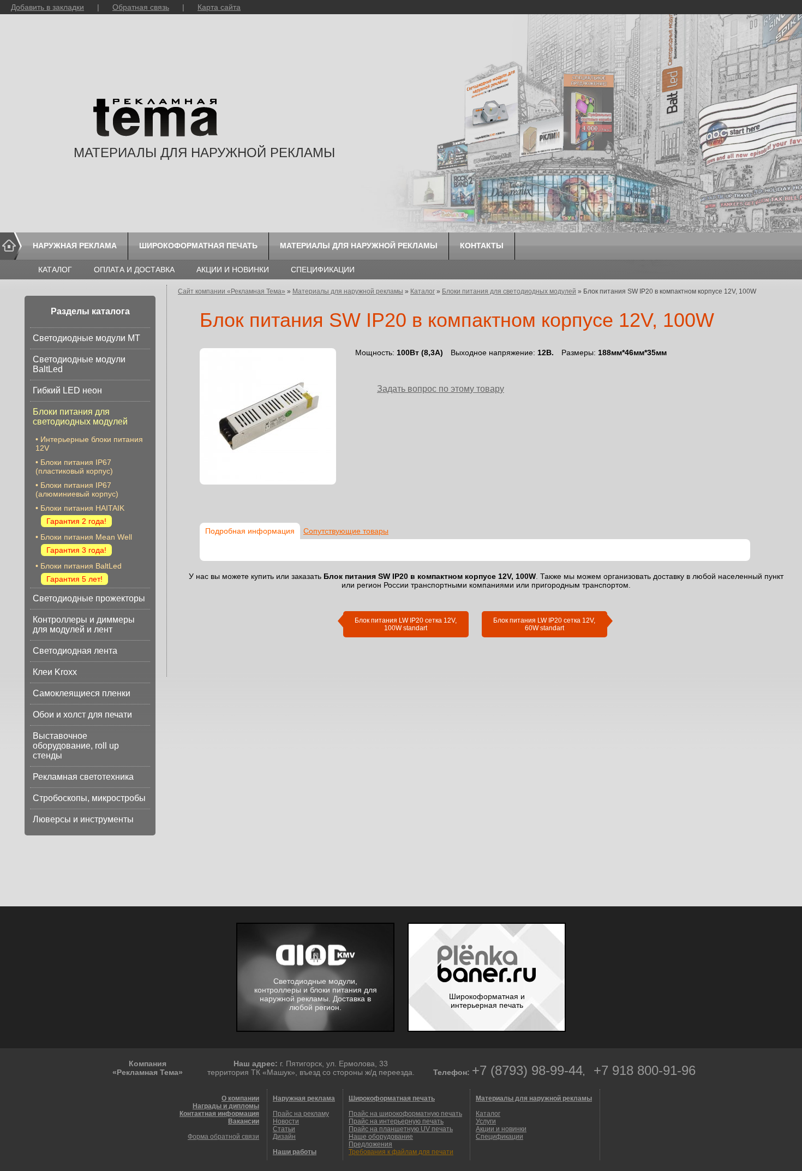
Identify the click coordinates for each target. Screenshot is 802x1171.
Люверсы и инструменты (83, 819)
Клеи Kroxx (55, 672)
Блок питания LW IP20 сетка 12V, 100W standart (406, 624)
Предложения (370, 1144)
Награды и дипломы (226, 1106)
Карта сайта (219, 7)
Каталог (55, 269)
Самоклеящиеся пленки (81, 693)
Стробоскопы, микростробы (89, 798)
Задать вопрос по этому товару (440, 388)
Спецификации (323, 269)
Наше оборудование (381, 1136)
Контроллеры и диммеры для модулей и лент (84, 624)
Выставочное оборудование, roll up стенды (76, 745)
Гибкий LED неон (67, 390)
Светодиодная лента (75, 650)
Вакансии (243, 1121)
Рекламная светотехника (83, 776)
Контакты (482, 245)
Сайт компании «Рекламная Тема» (231, 291)
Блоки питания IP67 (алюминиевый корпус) (76, 489)
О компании (240, 1098)
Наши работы (294, 1152)
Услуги (486, 1121)
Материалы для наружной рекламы (359, 245)
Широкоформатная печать (198, 245)
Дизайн (284, 1136)
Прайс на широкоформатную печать (405, 1114)
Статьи (284, 1129)
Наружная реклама (75, 245)
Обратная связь (140, 7)
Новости (286, 1121)
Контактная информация (219, 1114)
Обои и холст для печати (82, 714)
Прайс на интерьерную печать (396, 1121)
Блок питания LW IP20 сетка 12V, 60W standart (544, 624)
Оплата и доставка (134, 269)
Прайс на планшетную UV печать (401, 1129)
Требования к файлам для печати (401, 1152)
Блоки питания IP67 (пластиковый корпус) (74, 466)
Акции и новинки (232, 269)
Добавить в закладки (47, 7)
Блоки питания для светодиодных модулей (80, 416)
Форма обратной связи (223, 1136)
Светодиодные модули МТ (86, 338)
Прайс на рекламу (301, 1114)
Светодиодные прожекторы (89, 598)
